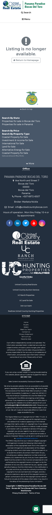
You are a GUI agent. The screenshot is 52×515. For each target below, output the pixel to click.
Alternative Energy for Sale (16, 149)
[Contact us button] (36, 509)
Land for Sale (8, 146)
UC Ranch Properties (26, 295)
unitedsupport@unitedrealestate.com (20, 405)
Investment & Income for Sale (17, 140)
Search (27, 12)
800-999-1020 (26, 377)
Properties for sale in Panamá (17, 124)
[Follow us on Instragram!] (42, 223)
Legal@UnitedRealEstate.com (27, 438)
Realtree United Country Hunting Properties (26, 311)
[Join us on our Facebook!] (9, 223)
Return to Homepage (27, 60)
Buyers (26, 325)
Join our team (26, 306)
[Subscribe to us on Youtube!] (34, 223)
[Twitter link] (25, 223)
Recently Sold (26, 339)
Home (26, 322)
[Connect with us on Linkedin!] (17, 223)
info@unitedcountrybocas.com (31, 207)
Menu (27, 19)
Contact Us (26, 332)
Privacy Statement (26, 334)
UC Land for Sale (26, 300)
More (31, 163)
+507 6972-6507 (31, 196)
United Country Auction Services (26, 290)
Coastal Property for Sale (15, 137)
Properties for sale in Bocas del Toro (21, 121)
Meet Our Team (26, 329)
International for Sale (13, 143)
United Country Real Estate (26, 285)
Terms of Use (26, 337)
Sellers (26, 327)
